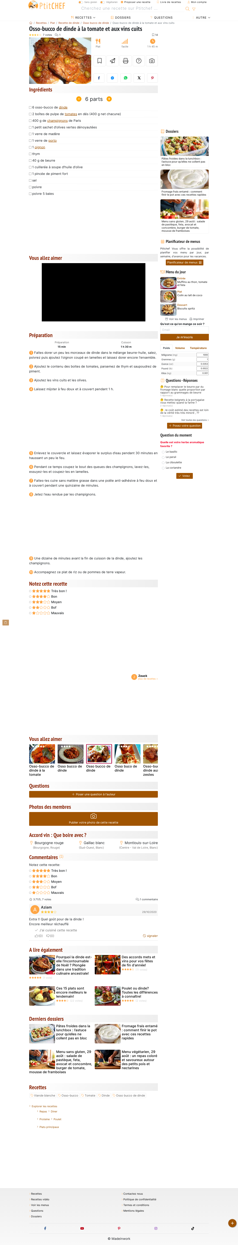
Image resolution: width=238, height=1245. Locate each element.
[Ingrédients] (5, 622)
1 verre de (44, 140)
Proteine (45, 1119)
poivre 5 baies (43, 194)
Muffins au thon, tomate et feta (192, 283)
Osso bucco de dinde (70, 768)
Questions (163, 17)
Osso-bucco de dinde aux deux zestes (155, 770)
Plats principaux (49, 1127)
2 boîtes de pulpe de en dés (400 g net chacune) (76, 114)
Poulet (57, 1119)
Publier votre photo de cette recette (93, 822)
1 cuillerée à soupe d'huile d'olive (57, 167)
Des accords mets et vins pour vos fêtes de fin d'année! (138, 961)
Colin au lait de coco (189, 295)
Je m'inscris (184, 337)
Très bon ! (58, 591)
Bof (53, 607)
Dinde (106, 1095)
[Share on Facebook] (99, 78)
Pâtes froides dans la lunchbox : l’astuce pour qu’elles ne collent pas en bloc (73, 1032)
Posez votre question (186, 425)
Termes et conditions (136, 1205)
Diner (54, 1111)
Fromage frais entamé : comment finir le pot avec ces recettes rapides (140, 1032)
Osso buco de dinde (126, 768)
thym (36, 154)
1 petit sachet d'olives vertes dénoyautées (64, 127)
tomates (71, 114)
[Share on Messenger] (112, 78)
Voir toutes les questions (194, 420)
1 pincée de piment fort (50, 174)
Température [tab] (198, 348)
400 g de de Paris (56, 121)
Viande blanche (44, 1095)
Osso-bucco (70, 1095)
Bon (53, 596)
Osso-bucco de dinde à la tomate (41, 770)
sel (34, 180)
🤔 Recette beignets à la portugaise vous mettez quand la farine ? (182, 401)
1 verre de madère (46, 134)
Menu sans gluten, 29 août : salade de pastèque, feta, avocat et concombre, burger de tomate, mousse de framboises (60, 1062)
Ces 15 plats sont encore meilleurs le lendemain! (71, 992)
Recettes (83, 17)
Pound (166, 368)
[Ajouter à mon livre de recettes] (100, 61)
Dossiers (122, 17)
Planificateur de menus (182, 262)
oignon (40, 147)
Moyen (56, 602)
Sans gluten (90, 2)
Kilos (166, 373)
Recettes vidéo (40, 1199)
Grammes (168, 359)
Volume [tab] (180, 348)
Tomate (90, 1095)
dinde (63, 107)
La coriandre (173, 467)
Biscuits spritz (186, 308)
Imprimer (198, 319)
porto (52, 140)
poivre (37, 187)
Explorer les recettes (44, 1106)
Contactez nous (133, 1193)
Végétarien (112, 2)
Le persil (171, 457)
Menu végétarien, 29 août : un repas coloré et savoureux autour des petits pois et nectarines (139, 1060)
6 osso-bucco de (50, 107)
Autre (201, 17)
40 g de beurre (43, 160)
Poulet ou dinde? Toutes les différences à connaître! (140, 992)
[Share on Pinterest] (152, 78)
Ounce (167, 364)
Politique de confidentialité (139, 1199)
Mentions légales (133, 1210)
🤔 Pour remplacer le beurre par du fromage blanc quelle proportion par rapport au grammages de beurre (182, 389)
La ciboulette (174, 462)
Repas (43, 1111)
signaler (152, 936)
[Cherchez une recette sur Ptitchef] (187, 8)
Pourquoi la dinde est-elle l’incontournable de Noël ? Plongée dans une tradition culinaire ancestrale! (74, 965)
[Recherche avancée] (194, 9)
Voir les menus (177, 319)
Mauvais (57, 613)
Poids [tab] (166, 348)
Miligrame (169, 354)
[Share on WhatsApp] (125, 78)
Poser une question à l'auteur (95, 794)
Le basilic (171, 451)
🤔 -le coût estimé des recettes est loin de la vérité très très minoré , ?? (184, 411)
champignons (57, 121)
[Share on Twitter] (139, 78)
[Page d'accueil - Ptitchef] (30, 22)
